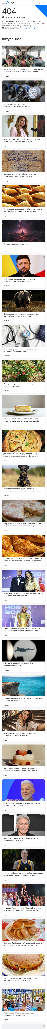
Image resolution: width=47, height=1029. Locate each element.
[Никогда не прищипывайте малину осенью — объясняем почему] (23, 376)
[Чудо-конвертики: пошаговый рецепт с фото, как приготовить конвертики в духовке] (23, 201)
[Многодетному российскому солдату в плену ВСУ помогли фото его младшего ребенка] (23, 62)
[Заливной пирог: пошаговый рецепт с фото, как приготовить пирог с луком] (23, 970)
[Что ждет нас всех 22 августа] (23, 236)
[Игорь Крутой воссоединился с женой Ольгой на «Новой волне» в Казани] (23, 586)
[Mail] (7, 2)
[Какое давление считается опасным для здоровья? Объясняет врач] (23, 341)
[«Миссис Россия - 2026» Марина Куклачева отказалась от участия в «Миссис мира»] (23, 900)
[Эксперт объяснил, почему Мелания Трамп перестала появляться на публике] (23, 131)
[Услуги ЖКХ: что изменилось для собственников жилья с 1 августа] (23, 96)
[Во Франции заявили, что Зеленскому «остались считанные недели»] (23, 271)
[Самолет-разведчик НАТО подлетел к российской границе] (23, 656)
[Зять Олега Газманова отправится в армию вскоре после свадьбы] (23, 795)
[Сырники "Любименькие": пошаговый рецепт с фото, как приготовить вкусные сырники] (23, 935)
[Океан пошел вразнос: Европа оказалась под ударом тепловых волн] (23, 691)
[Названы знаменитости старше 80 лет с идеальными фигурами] (23, 830)
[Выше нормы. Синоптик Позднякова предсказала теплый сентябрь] (23, 1005)
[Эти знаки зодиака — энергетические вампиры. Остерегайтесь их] (23, 726)
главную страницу (28, 28)
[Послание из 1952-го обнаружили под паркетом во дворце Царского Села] (23, 166)
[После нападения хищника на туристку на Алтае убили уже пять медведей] (23, 306)
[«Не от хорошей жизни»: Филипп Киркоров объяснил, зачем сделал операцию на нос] (23, 621)
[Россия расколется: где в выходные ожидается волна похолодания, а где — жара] (23, 481)
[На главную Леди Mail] (12, 2)
